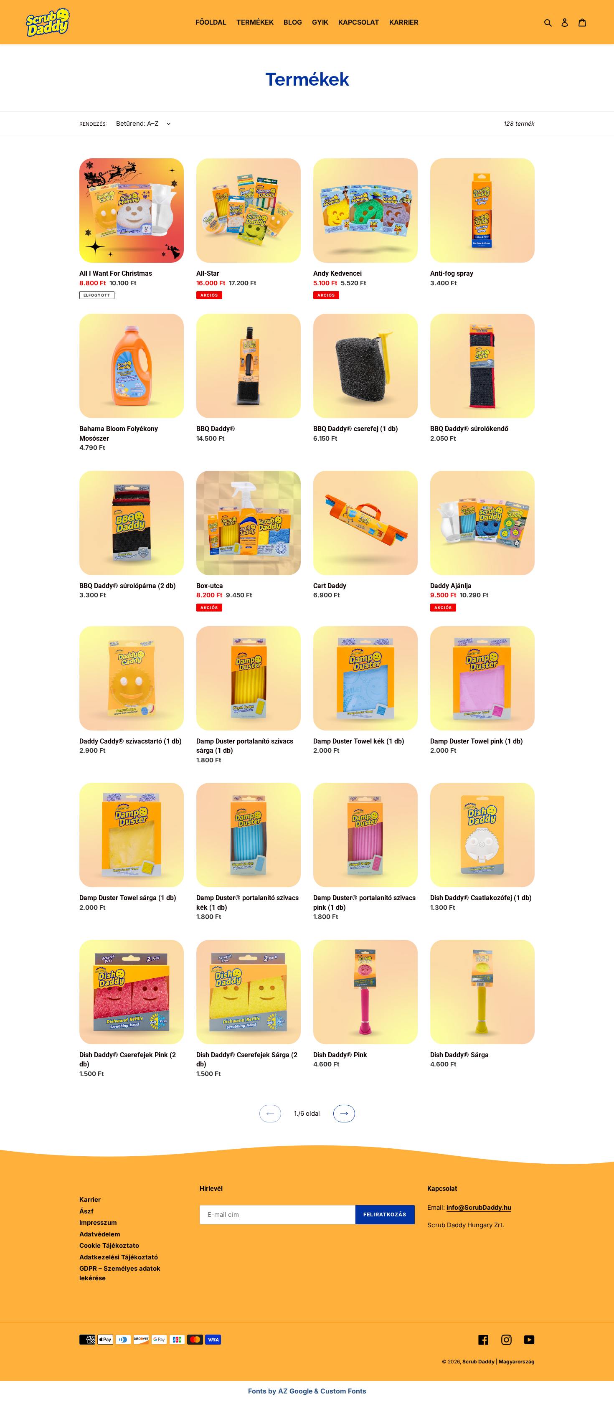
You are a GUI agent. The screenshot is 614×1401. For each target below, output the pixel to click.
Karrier (90, 1199)
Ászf (86, 1211)
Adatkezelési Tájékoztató (118, 1257)
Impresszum (98, 1222)
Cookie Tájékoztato (109, 1245)
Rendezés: (93, 124)
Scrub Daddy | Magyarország (498, 1361)
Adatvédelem (99, 1234)
